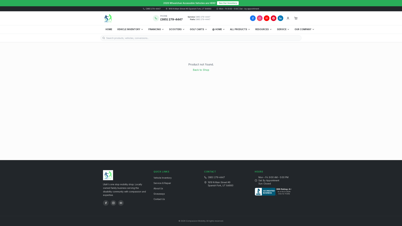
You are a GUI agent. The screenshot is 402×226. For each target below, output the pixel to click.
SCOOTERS (175, 29)
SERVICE (281, 29)
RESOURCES (262, 29)
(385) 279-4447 (153, 9)
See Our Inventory (228, 3)
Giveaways (159, 193)
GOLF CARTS (197, 29)
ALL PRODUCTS (238, 29)
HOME (109, 29)
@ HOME (217, 29)
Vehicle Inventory (163, 177)
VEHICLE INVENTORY (128, 29)
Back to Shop (201, 69)
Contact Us (159, 199)
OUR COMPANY (303, 29)
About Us (158, 188)
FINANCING (154, 29)
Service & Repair (162, 183)
